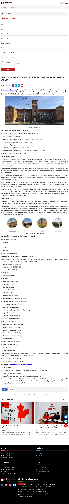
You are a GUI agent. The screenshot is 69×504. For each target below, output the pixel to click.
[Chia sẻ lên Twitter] (19, 85)
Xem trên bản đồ (43, 494)
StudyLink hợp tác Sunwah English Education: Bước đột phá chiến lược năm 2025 (50, 427)
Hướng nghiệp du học (43, 471)
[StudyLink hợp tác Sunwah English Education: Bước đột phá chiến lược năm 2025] (51, 413)
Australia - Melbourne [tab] (49, 484)
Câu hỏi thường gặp (8, 469)
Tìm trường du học (43, 467)
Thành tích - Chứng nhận (9, 474)
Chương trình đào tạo (9, 453)
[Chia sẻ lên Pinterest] (22, 85)
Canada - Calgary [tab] (36, 486)
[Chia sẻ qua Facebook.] (5, 389)
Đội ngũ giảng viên (8, 457)
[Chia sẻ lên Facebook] (13, 85)
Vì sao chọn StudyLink (9, 467)
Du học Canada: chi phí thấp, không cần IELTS (19, 364)
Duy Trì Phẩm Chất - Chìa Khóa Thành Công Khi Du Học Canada (17, 427)
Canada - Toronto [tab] (24, 486)
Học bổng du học (42, 469)
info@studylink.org (28, 494)
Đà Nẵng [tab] (37, 484)
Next (67, 399)
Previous (63, 399)
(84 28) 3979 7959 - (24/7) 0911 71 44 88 (36, 491)
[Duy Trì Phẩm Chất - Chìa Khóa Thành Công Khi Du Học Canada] (17, 413)
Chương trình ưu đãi (8, 455)
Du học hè (41, 474)
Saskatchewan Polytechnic (9, 90)
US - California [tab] (48, 486)
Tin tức (40, 453)
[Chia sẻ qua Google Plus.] (12, 389)
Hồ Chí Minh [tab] (22, 484)
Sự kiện (40, 455)
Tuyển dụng (6, 471)
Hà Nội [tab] (30, 484)
